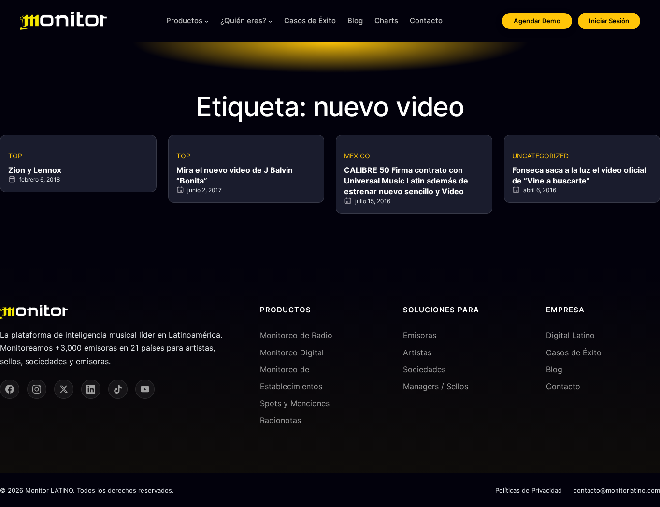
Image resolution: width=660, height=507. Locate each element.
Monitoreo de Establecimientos (291, 378)
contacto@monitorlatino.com (617, 490)
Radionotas (280, 420)
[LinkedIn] (90, 389)
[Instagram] (36, 389)
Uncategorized (540, 156)
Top (15, 156)
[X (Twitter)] (63, 389)
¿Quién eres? (243, 20)
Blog (554, 369)
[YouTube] (145, 389)
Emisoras (419, 335)
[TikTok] (118, 389)
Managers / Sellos (435, 386)
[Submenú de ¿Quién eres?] (270, 21)
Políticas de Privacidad (528, 490)
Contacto (563, 386)
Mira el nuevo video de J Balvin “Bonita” (234, 175)
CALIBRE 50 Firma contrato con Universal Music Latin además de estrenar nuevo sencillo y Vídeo (406, 181)
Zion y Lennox (34, 170)
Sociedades (424, 369)
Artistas (417, 352)
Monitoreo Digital (292, 352)
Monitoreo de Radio (296, 335)
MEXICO (357, 156)
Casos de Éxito (574, 352)
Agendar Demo (537, 21)
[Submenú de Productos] (206, 21)
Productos (184, 20)
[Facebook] (9, 389)
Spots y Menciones (295, 403)
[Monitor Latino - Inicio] (63, 21)
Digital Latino (570, 335)
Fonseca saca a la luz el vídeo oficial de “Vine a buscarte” (579, 175)
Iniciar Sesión (609, 21)
